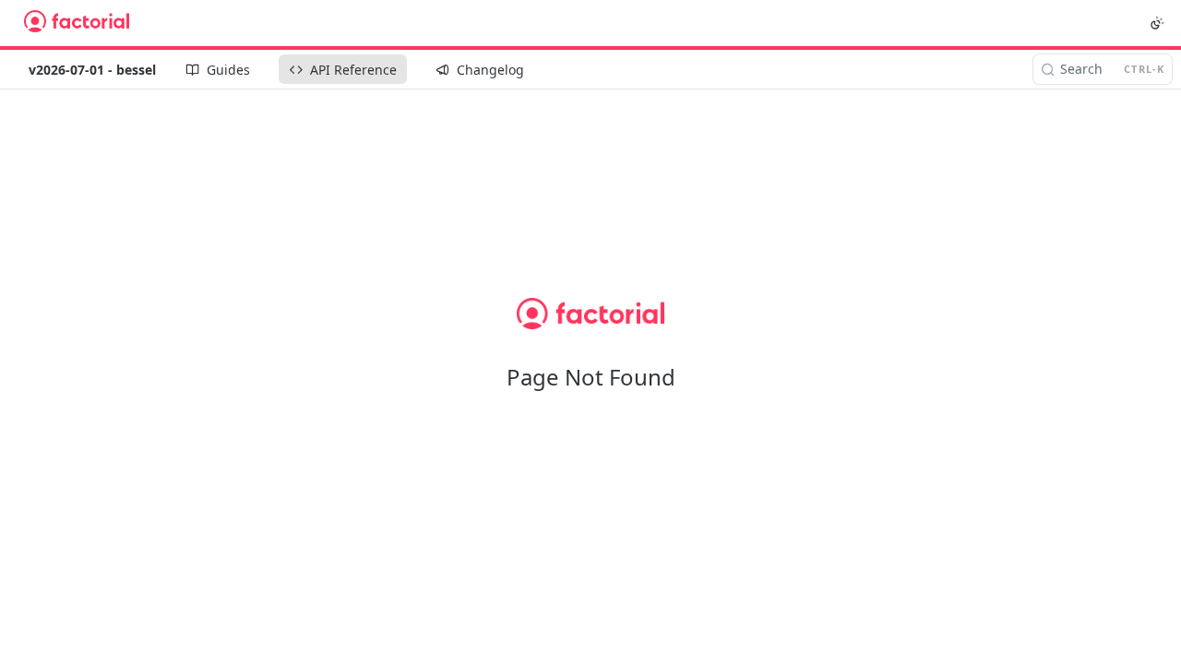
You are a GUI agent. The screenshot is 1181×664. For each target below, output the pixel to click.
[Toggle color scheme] (1157, 23)
